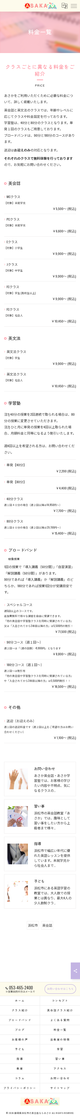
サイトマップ (60, 1088)
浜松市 (33, 925)
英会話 (47, 925)
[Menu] (73, 5)
